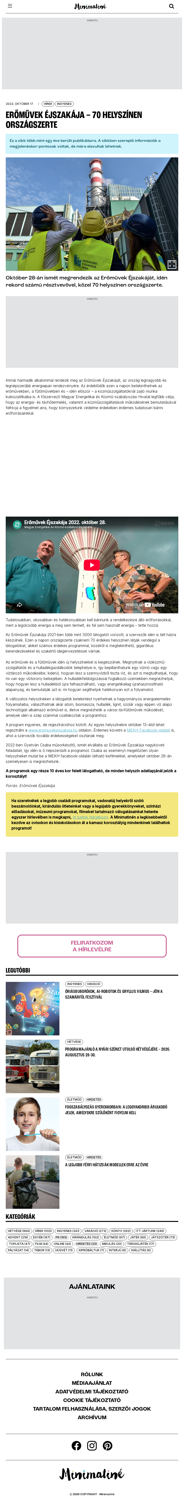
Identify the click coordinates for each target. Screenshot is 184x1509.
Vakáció (93, 984)
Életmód (74, 1099)
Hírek (48, 104)
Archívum (92, 1418)
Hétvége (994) (19, 1231)
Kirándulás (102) (85, 1237)
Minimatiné (107, 1494)
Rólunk (92, 1375)
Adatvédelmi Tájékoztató (91, 1392)
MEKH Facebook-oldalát (148, 730)
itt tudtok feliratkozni (90, 817)
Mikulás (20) (112, 1244)
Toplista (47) (19, 1244)
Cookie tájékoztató (92, 1400)
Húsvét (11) (64, 1250)
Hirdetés (94, 1099)
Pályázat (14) (18, 1250)
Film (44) (41, 1244)
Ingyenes (64, 104)
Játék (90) (138, 1237)
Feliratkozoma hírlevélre (92, 946)
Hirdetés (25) (86, 1244)
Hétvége (74, 1041)
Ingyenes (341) (68, 1231)
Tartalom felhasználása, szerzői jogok (92, 1409)
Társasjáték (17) (140, 1244)
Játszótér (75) (163, 1237)
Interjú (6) (117, 1250)
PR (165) (61, 1237)
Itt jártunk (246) (150, 1231)
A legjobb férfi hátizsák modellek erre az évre (107, 1165)
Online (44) (62, 1244)
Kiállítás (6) (141, 1250)
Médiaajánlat (92, 1383)
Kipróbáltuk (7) (91, 1250)
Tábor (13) (42, 1250)
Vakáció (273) (95, 1231)
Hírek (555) (43, 1231)
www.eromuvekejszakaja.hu (53, 730)
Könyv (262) (121, 1231)
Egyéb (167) (41, 1237)
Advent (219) (18, 1237)
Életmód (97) (114, 1237)
